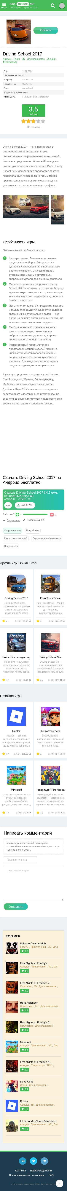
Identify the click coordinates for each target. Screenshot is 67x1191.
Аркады (7, 59)
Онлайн (51, 59)
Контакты (20, 1170)
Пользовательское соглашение (26, 1175)
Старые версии (12, 530)
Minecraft (16, 789)
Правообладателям (41, 1170)
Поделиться (11, 546)
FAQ (51, 1175)
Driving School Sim (50, 657)
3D (23, 59)
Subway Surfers (50, 730)
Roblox (16, 730)
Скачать (45, 30)
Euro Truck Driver (50, 598)
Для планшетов (36, 59)
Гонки (17, 59)
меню (4, 7)
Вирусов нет (13, 520)
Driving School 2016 (16, 598)
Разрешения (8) (35, 520)
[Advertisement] (34, 441)
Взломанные (10, 61)
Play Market (32, 530)
